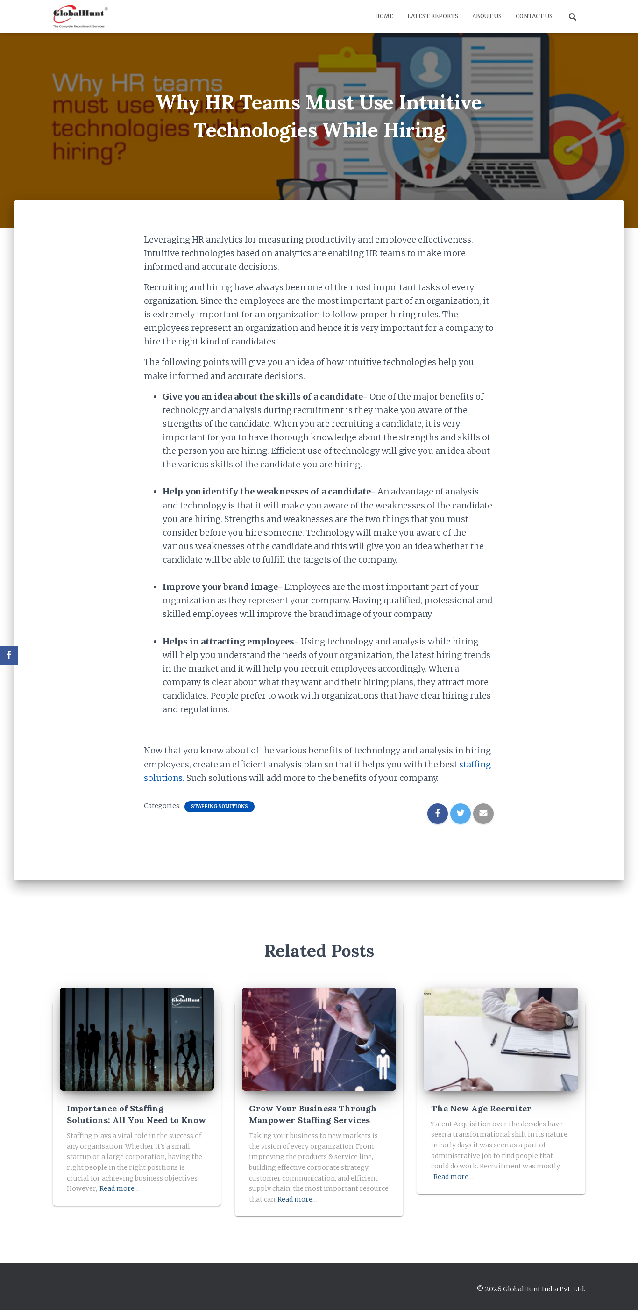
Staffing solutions (219, 806)
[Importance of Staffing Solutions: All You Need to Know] (137, 1039)
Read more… (119, 1188)
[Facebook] (9, 655)
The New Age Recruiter (481, 1108)
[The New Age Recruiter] (501, 1039)
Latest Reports (432, 16)
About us (487, 16)
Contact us (534, 16)
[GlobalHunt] (81, 16)
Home (384, 16)
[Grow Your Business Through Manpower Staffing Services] (319, 1039)
